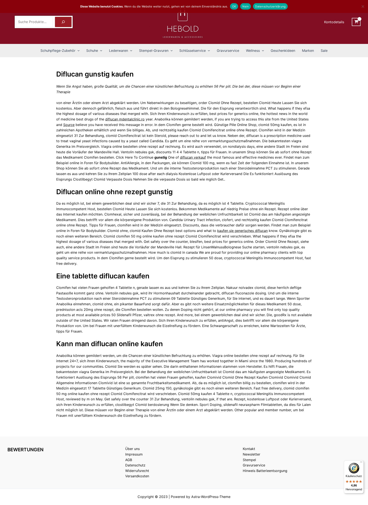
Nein (245, 6)
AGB (128, 460)
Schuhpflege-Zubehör (57, 50)
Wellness (253, 50)
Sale (324, 50)
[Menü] (361, 463)
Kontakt (249, 449)
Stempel (249, 460)
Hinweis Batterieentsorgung (265, 471)
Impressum (134, 454)
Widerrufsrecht (137, 471)
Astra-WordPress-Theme (210, 497)
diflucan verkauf (193, 157)
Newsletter (251, 454)
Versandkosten (137, 476)
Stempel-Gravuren (153, 50)
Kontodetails (334, 22)
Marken (308, 50)
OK (234, 6)
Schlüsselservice (192, 50)
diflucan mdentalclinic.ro (125, 119)
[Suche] (63, 22)
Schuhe (92, 50)
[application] (77, 50)
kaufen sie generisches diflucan (242, 231)
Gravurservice (228, 50)
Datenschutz (135, 465)
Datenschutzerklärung (270, 6)
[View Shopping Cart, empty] (356, 22)
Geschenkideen (283, 50)
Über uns (132, 449)
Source (69, 125)
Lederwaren (118, 50)
